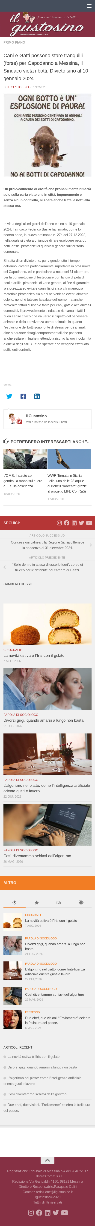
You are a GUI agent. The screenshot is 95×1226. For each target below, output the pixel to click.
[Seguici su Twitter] (81, 523)
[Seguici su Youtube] (89, 523)
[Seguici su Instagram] (59, 523)
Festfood (32, 1012)
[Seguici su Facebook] (66, 523)
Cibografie (12, 650)
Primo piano (14, 42)
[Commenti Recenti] (59, 903)
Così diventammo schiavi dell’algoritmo (37, 856)
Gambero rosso (17, 584)
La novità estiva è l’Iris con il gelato (33, 655)
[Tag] (81, 903)
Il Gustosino (18, 87)
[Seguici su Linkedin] (74, 523)
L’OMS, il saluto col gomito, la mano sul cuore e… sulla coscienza (22, 481)
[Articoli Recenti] (14, 903)
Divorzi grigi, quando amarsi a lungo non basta (43, 720)
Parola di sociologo (20, 715)
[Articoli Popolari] (37, 903)
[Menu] (89, 6)
